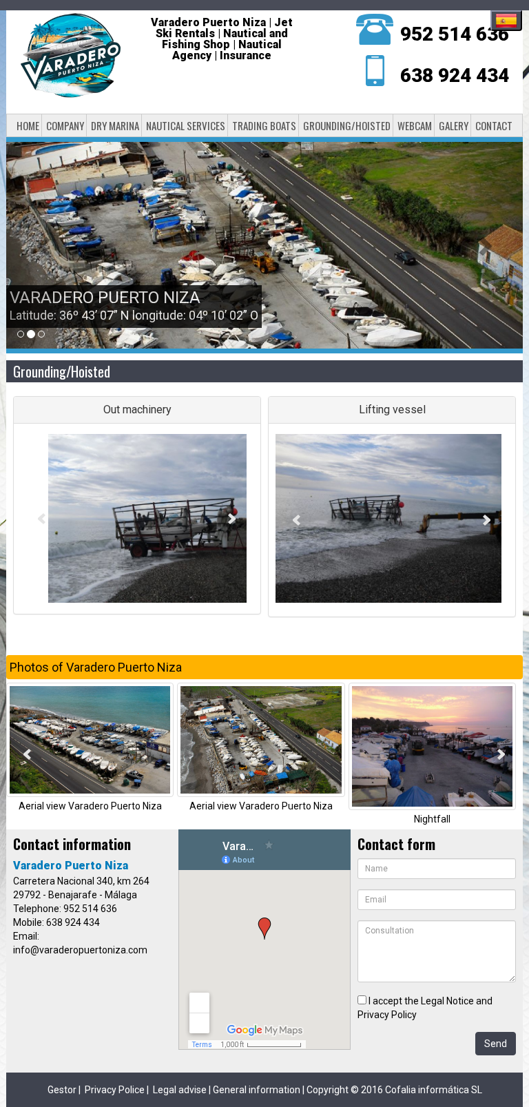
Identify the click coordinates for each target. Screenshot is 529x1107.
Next (232, 519)
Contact (493, 125)
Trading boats (264, 125)
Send (495, 1043)
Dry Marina (115, 125)
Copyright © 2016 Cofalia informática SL (394, 1089)
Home (28, 125)
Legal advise (180, 1089)
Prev (42, 519)
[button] (45, 245)
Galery (453, 125)
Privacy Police (115, 1089)
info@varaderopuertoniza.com (80, 949)
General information (256, 1089)
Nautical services (185, 125)
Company (65, 125)
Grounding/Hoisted (347, 125)
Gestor (62, 1089)
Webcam (414, 125)
